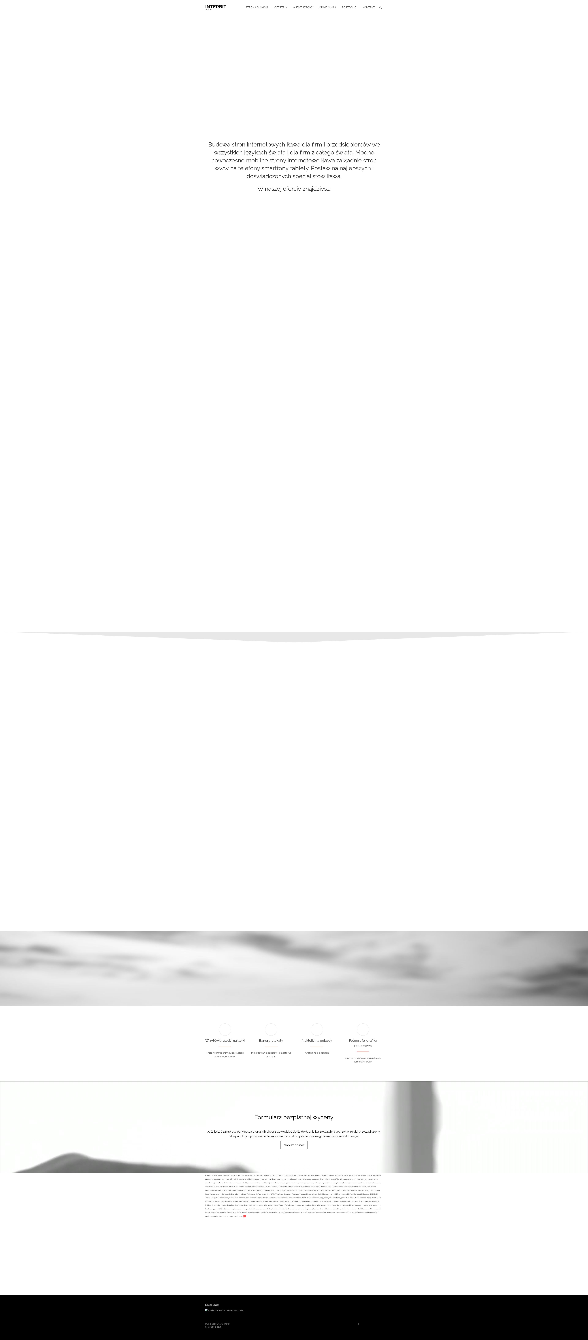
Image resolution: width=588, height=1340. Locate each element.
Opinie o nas (327, 7)
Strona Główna (257, 7)
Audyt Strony (303, 7)
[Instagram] (368, 1324)
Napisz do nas (294, 1145)
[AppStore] (345, 1324)
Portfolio (349, 7)
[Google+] (362, 1324)
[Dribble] (351, 1324)
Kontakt (369, 7)
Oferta (279, 7)
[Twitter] (380, 1324)
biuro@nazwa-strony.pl (398, 855)
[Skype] (374, 1324)
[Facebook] (356, 1324)
